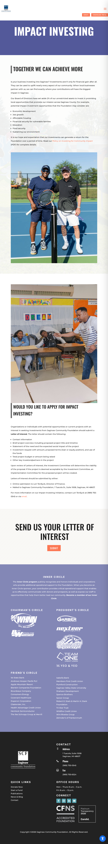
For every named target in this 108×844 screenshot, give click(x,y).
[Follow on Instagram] (64, 801)
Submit (54, 548)
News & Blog (17, 797)
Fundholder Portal (100, 15)
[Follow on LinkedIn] (69, 801)
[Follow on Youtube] (74, 801)
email (24, 496)
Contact (14, 800)
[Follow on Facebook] (58, 801)
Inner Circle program (27, 582)
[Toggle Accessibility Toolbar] (102, 838)
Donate (86, 15)
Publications (17, 793)
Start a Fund (17, 790)
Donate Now (17, 787)
